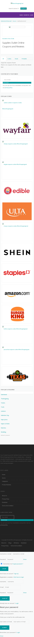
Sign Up (16, 573)
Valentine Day (5, 415)
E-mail (1, 587)
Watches (3, 428)
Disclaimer (5, 502)
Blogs (10, 543)
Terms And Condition (7, 505)
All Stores (16, 543)
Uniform (3, 411)
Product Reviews (6, 484)
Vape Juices (4, 419)
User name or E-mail (6, 621)
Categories (5, 481)
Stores (4, 478)
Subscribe (6, 82)
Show (24, 559)
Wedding (3, 432)
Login (31, 15)
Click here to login (19, 577)
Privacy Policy (5, 499)
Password (3, 559)
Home (3, 474)
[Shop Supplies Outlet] (17, 31)
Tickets (3, 403)
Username (3, 581)
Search (23, 8)
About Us (4, 495)
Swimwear (4, 394)
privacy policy (8, 87)
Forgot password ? (17, 564)
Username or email (5, 554)
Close (1, 636)
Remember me (7, 564)
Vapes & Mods (5, 424)
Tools (2, 407)
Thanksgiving (5, 399)
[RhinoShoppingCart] (17, 3)
